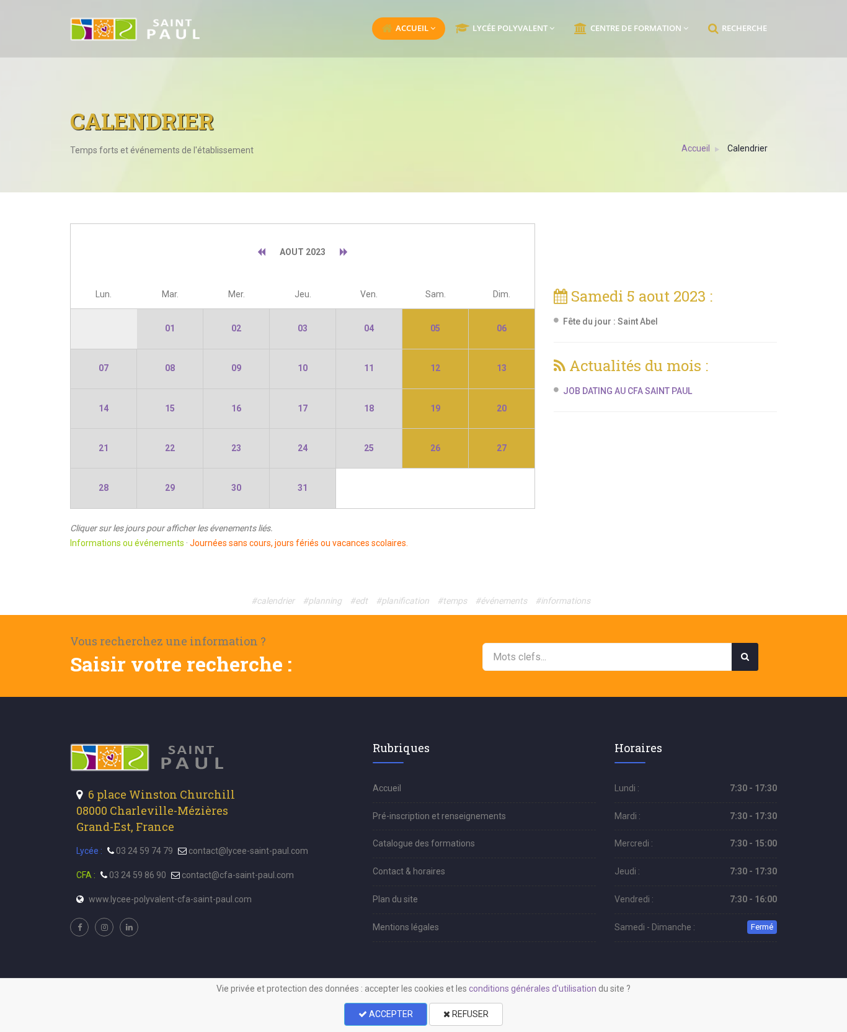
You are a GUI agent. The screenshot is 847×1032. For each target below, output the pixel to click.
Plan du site (395, 899)
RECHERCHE (744, 28)
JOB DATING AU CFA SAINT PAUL (627, 391)
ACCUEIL (412, 28)
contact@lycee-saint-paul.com (248, 851)
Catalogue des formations (424, 843)
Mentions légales (406, 927)
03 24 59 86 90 (137, 875)
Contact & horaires (409, 871)
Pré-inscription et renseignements (439, 816)
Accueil (695, 148)
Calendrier (747, 148)
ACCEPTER (390, 1014)
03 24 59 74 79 (144, 851)
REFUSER (469, 1014)
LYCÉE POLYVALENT (510, 28)
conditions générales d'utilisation (532, 989)
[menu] (136, 29)
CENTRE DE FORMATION (635, 28)
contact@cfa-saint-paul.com (238, 875)
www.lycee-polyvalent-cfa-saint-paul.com (170, 899)
